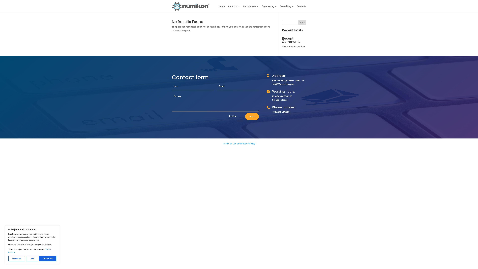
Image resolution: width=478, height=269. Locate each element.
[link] (191, 6)
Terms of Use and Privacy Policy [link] (239, 143)
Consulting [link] (285, 6)
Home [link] (222, 6)
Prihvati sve (48, 259)
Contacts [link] (301, 6)
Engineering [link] (268, 6)
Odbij (32, 259)
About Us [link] (232, 6)
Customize (16, 259)
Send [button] (252, 116)
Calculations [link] (249, 6)
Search (302, 22)
